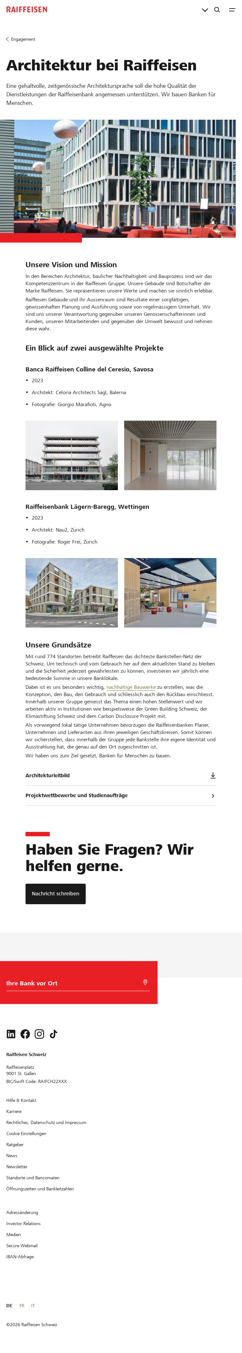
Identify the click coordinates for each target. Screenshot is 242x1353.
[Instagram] (39, 1034)
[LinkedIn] (11, 1034)
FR (22, 1305)
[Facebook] (25, 1034)
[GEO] (145, 982)
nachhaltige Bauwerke (131, 687)
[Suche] (217, 9)
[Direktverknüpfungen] (205, 9)
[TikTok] (53, 1034)
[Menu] (232, 9)
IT (33, 1305)
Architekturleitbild (48, 776)
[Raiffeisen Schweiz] (27, 9)
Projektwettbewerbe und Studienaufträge (77, 795)
